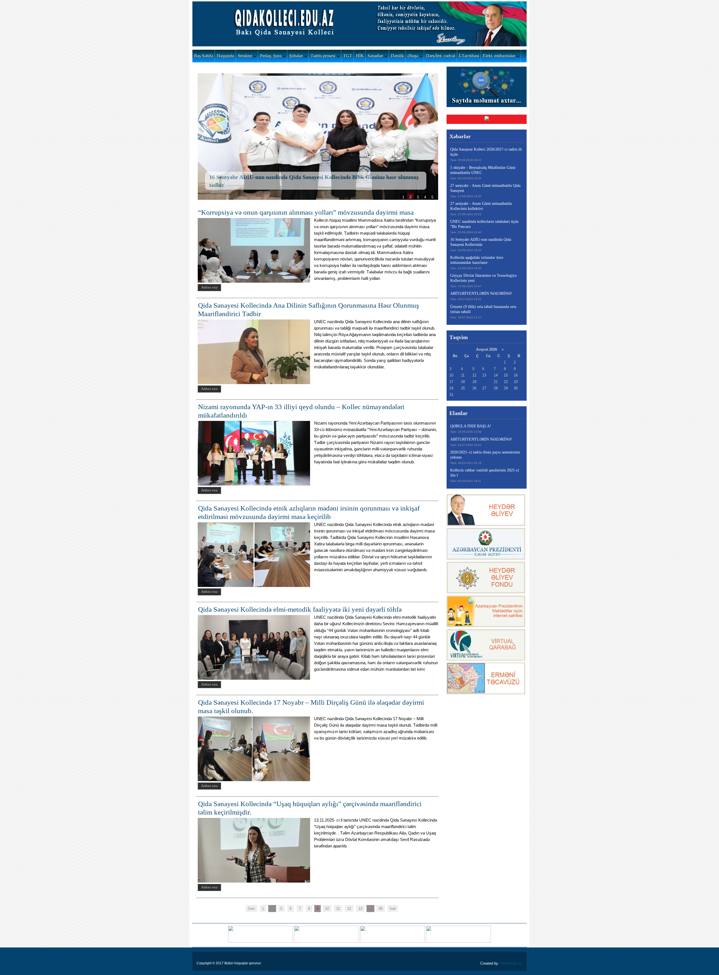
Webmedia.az (511, 963)
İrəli (393, 908)
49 (381, 908)
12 (349, 908)
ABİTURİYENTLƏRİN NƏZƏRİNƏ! (481, 293)
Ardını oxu (209, 287)
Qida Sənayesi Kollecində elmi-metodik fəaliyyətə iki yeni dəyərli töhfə (300, 609)
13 (360, 908)
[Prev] (211, 137)
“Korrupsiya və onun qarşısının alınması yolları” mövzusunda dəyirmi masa (306, 212)
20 (484, 382)
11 (338, 908)
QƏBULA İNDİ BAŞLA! (470, 426)
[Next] (423, 137)
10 (327, 908)
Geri (251, 908)
